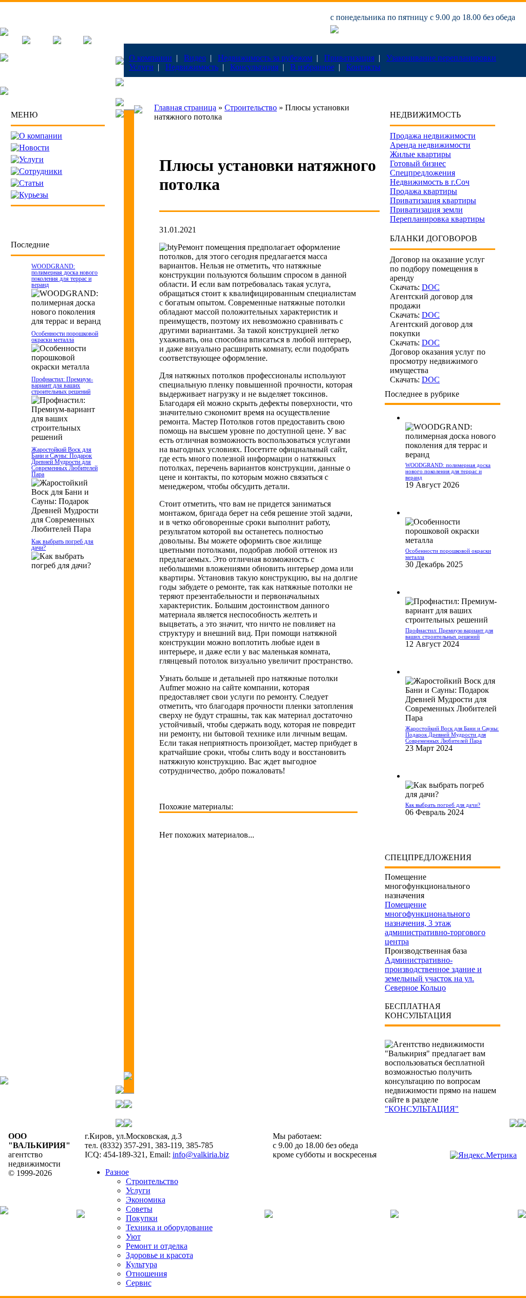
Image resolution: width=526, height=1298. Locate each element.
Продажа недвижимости (433, 135)
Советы (139, 1209)
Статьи (31, 183)
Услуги (141, 67)
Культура (141, 1264)
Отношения (146, 1273)
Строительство (250, 107)
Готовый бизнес (418, 163)
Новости (34, 147)
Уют (133, 1236)
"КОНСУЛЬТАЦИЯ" (422, 1109)
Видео (195, 57)
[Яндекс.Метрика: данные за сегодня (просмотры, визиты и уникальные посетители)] (483, 1155)
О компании (150, 57)
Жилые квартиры (420, 154)
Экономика (145, 1199)
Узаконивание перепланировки (441, 57)
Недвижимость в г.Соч (429, 182)
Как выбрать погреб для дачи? (62, 544)
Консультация (254, 67)
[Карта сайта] (87, 41)
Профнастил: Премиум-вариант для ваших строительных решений (62, 385)
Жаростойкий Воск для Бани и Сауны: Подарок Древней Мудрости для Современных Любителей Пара (64, 462)
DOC (431, 287)
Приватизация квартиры (433, 200)
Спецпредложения (422, 172)
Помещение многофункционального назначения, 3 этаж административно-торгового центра (435, 923)
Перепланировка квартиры (437, 219)
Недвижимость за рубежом (265, 57)
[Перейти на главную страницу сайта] (4, 33)
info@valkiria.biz (201, 1154)
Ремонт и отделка (156, 1246)
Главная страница (185, 107)
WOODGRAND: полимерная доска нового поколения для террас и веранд (64, 275)
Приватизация (349, 57)
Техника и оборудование (169, 1227)
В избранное (312, 67)
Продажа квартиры (423, 191)
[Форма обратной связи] (57, 41)
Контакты (363, 67)
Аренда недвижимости (430, 145)
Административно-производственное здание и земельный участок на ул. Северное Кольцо (433, 974)
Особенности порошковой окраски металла (64, 336)
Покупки (142, 1218)
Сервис (139, 1282)
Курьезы (33, 194)
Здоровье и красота (159, 1255)
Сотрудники (40, 171)
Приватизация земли (426, 209)
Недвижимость (191, 67)
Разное (117, 1172)
